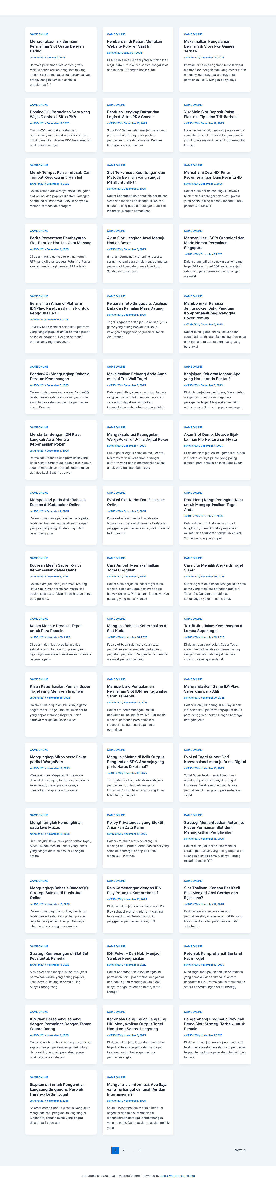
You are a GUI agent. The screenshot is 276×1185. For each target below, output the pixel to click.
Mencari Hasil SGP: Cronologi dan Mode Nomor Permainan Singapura (214, 243)
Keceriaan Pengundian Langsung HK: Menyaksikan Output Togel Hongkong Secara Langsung (136, 1024)
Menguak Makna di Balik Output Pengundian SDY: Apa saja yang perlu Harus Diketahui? (135, 762)
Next (240, 1150)
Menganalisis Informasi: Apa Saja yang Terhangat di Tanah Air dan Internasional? (136, 1089)
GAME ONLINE (39, 34)
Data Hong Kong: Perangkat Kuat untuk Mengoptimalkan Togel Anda (213, 505)
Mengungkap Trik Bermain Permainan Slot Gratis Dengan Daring (57, 46)
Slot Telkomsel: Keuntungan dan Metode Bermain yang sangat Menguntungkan (136, 177)
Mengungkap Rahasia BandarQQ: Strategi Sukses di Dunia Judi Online (59, 893)
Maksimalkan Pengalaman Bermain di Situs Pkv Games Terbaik (209, 46)
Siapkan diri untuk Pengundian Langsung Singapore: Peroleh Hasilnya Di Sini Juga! (57, 1089)
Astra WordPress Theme (178, 1176)
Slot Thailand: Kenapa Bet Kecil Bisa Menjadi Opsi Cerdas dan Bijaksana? (212, 893)
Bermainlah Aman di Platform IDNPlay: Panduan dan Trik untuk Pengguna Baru (59, 308)
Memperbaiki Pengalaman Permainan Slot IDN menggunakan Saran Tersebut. (137, 691)
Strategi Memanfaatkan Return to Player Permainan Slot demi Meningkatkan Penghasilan (214, 827)
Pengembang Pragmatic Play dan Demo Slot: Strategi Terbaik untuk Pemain (214, 1024)
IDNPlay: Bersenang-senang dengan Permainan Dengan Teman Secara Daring (60, 1024)
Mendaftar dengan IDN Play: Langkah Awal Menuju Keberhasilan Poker (55, 439)
